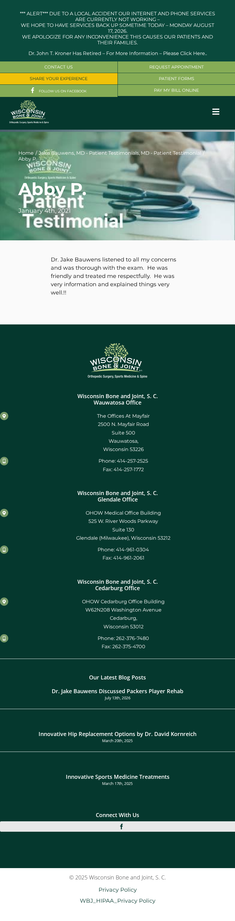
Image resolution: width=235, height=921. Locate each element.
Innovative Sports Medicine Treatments (118, 776)
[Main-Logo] (29, 102)
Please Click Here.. (185, 53)
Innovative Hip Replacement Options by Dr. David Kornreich (117, 734)
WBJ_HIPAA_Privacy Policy (117, 900)
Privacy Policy (118, 889)
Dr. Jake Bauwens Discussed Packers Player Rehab (117, 691)
